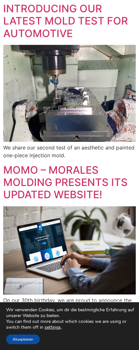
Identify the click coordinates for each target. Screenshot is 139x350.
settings (53, 327)
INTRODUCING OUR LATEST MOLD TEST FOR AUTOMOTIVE (65, 21)
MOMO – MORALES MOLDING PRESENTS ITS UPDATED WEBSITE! (65, 182)
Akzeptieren (23, 339)
